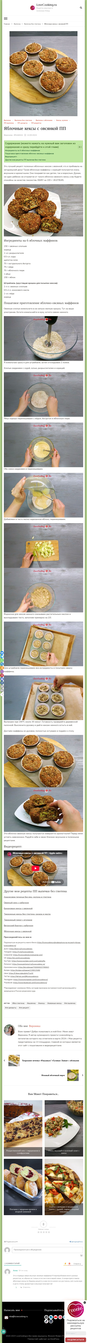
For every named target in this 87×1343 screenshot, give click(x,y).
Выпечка (7, 120)
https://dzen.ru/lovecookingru (20, 949)
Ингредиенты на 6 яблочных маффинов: (22, 150)
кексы (42, 1003)
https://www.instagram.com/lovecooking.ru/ (30, 979)
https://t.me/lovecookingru (23, 952)
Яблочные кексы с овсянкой (17, 931)
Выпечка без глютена (23, 120)
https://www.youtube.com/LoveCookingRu (28, 961)
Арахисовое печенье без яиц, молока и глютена (27, 897)
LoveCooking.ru (46, 5)
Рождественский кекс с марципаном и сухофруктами (23, 1151)
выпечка (31, 1003)
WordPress (54, 1339)
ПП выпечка (9, 123)
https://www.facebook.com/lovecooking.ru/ (30, 982)
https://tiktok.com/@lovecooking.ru (24, 976)
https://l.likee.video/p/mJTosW (21, 973)
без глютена (18, 1003)
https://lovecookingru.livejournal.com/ (28, 955)
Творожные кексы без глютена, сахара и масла (27, 914)
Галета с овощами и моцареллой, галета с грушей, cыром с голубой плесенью (64, 1209)
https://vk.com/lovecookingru (18, 958)
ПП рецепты (36, 123)
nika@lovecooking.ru (18, 1316)
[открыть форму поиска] (81, 8)
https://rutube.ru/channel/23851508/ (25, 970)
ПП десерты (22, 123)
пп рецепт (24, 1007)
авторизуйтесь (77, 1242)
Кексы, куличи (62, 120)
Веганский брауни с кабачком (18, 925)
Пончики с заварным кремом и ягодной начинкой (23, 1210)
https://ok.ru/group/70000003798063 (33, 967)
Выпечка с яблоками (44, 120)
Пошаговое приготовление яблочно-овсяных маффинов (29, 153)
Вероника (8, 135)
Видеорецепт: (11, 156)
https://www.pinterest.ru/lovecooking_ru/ (28, 964)
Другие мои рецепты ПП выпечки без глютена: (25, 160)
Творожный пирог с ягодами (18, 920)
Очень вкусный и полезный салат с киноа (63, 1151)
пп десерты (11, 1007)
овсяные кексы (55, 1003)
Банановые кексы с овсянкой (18, 908)
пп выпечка (70, 1003)
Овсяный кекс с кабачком (16, 902)
